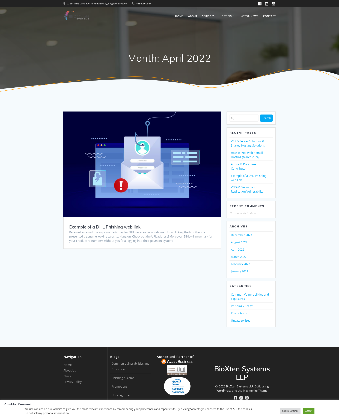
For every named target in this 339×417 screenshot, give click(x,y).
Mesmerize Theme (255, 391)
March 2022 (238, 257)
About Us (70, 370)
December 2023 (241, 235)
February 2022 (240, 264)
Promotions (239, 313)
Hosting (225, 16)
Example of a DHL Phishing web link (105, 227)
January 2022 (239, 271)
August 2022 (239, 242)
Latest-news (249, 16)
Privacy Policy (73, 382)
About (192, 16)
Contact (269, 16)
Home (179, 16)
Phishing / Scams (242, 306)
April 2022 (237, 250)
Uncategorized (241, 320)
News (67, 376)
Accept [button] (308, 410)
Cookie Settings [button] (290, 410)
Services (208, 16)
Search (266, 118)
